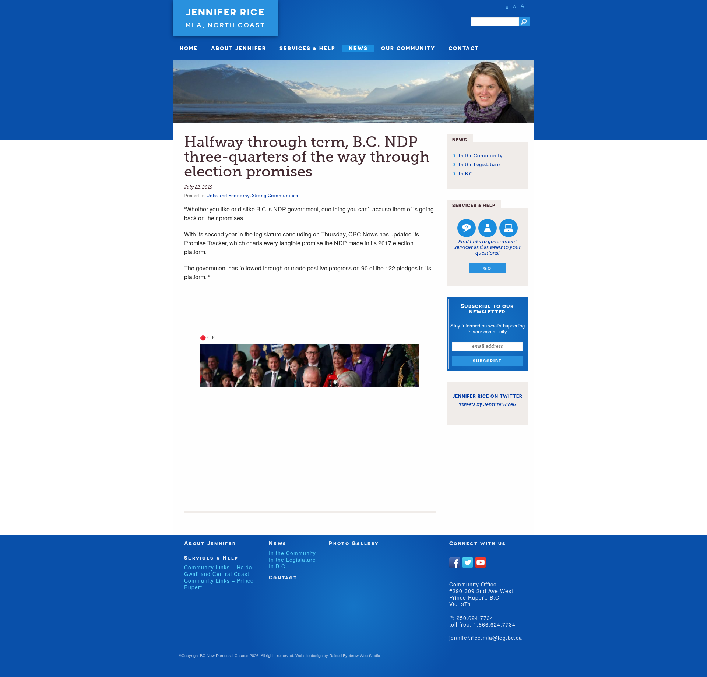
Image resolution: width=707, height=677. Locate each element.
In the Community (480, 155)
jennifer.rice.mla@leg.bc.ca (485, 637)
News (358, 48)
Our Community (408, 48)
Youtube (480, 562)
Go (487, 268)
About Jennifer (238, 48)
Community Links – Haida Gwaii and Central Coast (218, 571)
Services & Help (307, 48)
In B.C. (466, 173)
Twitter (467, 562)
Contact (464, 48)
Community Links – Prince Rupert (219, 584)
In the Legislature (479, 164)
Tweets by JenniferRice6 (487, 404)
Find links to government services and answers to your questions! (487, 247)
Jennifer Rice (225, 12)
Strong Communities (275, 195)
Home (189, 48)
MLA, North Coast (225, 24)
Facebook (454, 562)
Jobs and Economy (228, 195)
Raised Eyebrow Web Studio (354, 655)
